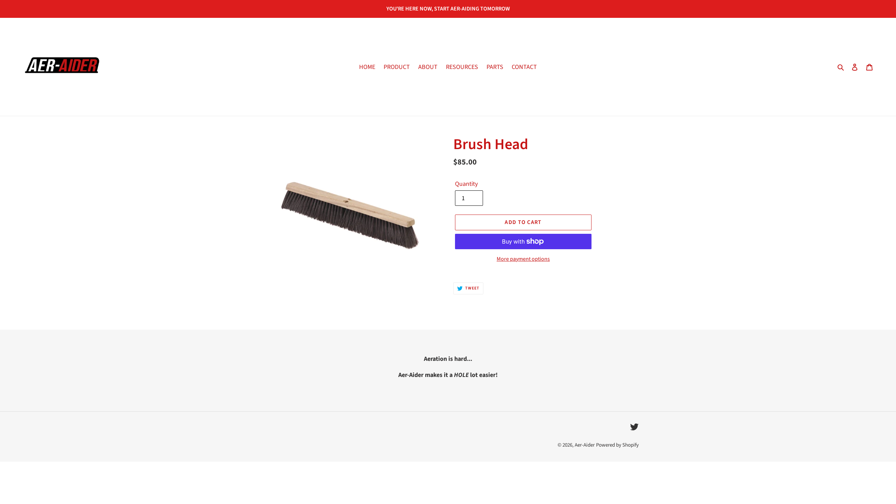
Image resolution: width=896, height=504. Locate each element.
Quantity (466, 184)
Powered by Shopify (617, 445)
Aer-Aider (585, 445)
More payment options (523, 259)
